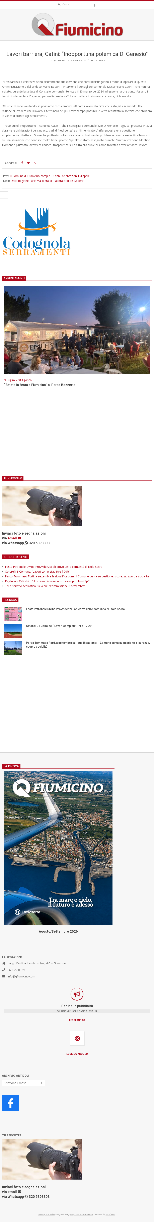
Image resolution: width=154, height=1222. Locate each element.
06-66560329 (16, 970)
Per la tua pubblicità (77, 1006)
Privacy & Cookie (46, 1214)
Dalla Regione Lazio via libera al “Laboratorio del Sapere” (47, 181)
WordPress (110, 1214)
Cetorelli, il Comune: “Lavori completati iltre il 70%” (37, 571)
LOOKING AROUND (77, 1053)
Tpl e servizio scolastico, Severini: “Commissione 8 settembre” (45, 586)
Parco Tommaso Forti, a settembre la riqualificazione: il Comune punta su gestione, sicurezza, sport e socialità (77, 576)
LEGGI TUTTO (77, 1019)
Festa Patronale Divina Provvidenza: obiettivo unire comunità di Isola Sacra (53, 567)
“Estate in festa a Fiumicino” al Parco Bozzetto (39, 385)
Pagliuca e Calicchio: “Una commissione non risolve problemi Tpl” (47, 581)
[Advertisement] (77, 434)
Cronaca (100, 60)
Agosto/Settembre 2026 (58, 931)
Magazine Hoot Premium (81, 1214)
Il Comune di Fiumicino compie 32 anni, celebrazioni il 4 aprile (50, 176)
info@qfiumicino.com (21, 976)
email (13, 538)
